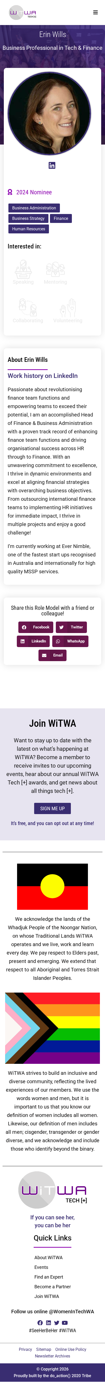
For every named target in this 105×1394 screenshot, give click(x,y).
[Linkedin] (48, 1322)
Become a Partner (52, 1286)
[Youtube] (64, 1322)
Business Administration (34, 208)
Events (41, 1267)
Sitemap (43, 1349)
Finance (61, 218)
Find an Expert (48, 1277)
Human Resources (28, 229)
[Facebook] (40, 1322)
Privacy (25, 1349)
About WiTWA (48, 1257)
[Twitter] (56, 1322)
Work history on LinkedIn (43, 375)
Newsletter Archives (52, 1356)
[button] (95, 12)
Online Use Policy (70, 1349)
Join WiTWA (46, 1296)
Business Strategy (28, 218)
